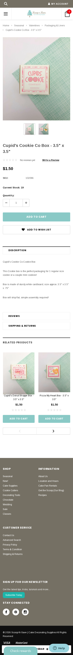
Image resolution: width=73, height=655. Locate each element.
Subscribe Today (13, 595)
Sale (5, 509)
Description (17, 250)
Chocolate (8, 500)
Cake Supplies (10, 485)
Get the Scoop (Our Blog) (51, 490)
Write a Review (50, 160)
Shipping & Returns (22, 325)
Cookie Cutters (10, 490)
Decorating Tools (11, 495)
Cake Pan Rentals (47, 485)
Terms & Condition (12, 549)
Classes (7, 514)
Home (6, 25)
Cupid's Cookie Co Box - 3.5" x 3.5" (24, 30)
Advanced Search (12, 540)
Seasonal (19, 25)
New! (5, 481)
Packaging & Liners (55, 25)
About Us (43, 476)
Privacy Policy (10, 544)
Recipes (42, 495)
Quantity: (8, 195)
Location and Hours (48, 481)
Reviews (14, 316)
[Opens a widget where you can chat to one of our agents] (59, 648)
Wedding (7, 504)
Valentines (34, 25)
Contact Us (8, 535)
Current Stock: (13, 187)
